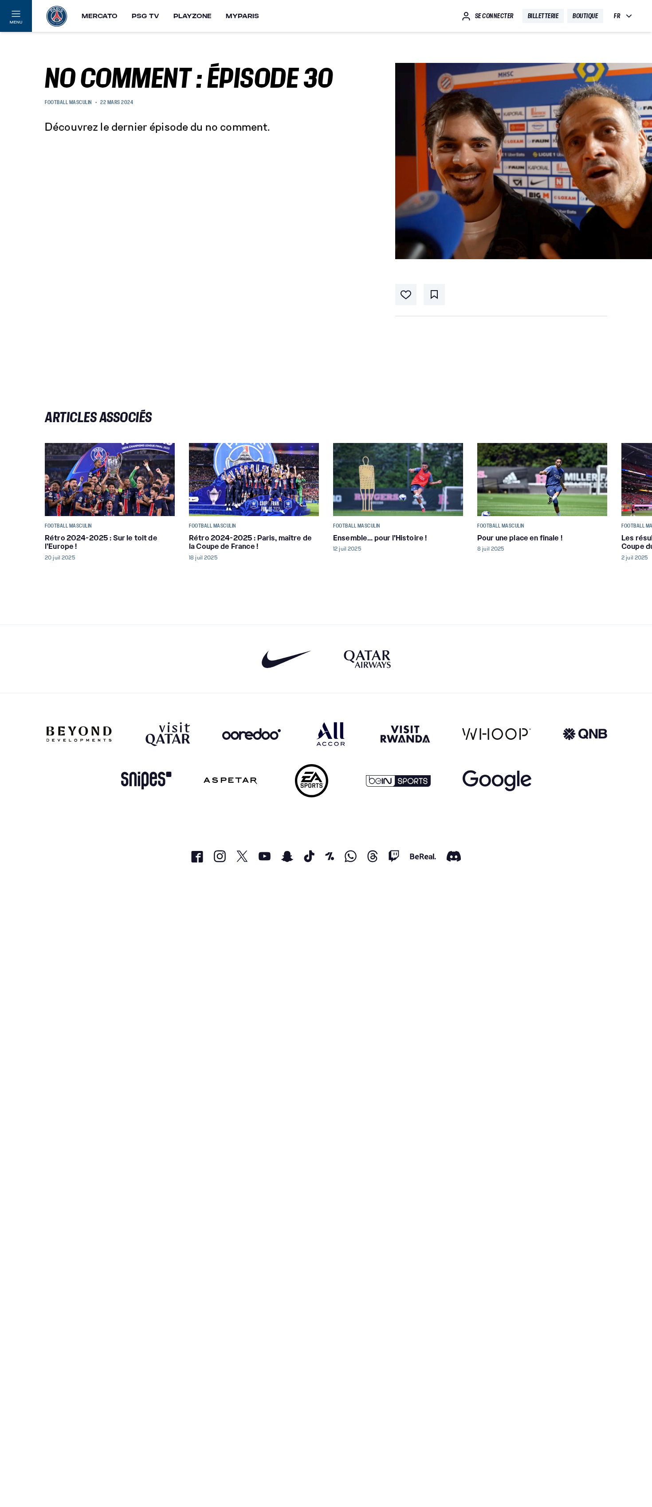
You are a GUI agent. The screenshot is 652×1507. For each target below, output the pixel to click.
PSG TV (145, 16)
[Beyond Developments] (79, 734)
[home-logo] (56, 16)
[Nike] (287, 659)
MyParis (242, 16)
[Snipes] (146, 780)
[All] (331, 734)
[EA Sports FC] (311, 780)
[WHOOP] (496, 734)
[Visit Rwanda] (405, 734)
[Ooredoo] (251, 734)
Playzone (192, 16)
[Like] (405, 294)
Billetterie (543, 15)
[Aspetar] (230, 780)
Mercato (100, 16)
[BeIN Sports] (398, 780)
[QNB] (585, 734)
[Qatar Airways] (367, 659)
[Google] (497, 780)
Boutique (585, 15)
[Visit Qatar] (167, 734)
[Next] (596, 479)
